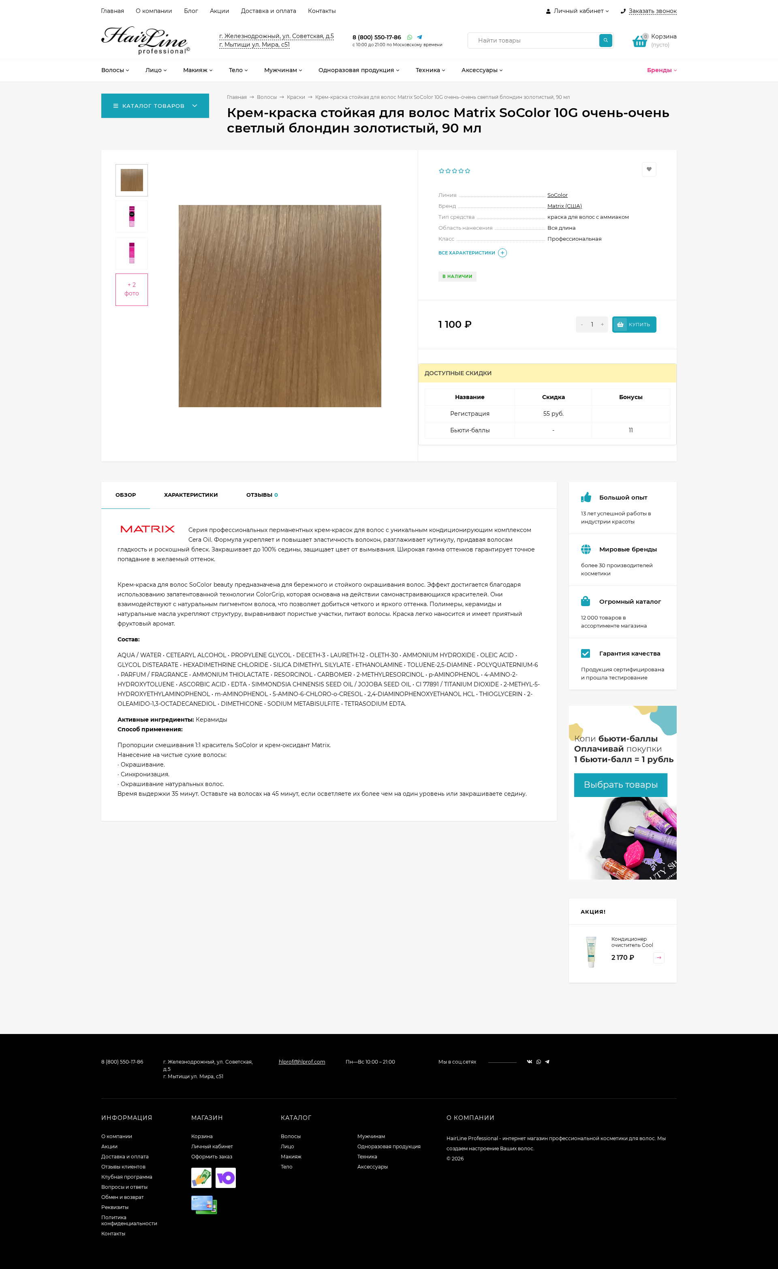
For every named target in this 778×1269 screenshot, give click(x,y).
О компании (154, 11)
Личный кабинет (212, 1146)
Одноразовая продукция (389, 1146)
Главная (112, 11)
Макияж (291, 1157)
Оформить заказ (211, 1157)
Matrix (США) (564, 206)
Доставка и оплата (268, 11)
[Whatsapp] (410, 37)
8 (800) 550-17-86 (377, 37)
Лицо (287, 1146)
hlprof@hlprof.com (302, 1062)
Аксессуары (372, 1167)
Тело (287, 1167)
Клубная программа (126, 1177)
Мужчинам (371, 1136)
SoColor (557, 195)
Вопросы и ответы (124, 1187)
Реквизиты (114, 1207)
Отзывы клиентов (123, 1167)
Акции (219, 11)
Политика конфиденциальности (129, 1220)
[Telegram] (420, 37)
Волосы (267, 97)
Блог (191, 11)
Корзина (202, 1136)
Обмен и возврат (122, 1197)
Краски (296, 97)
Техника (367, 1157)
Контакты (322, 11)
